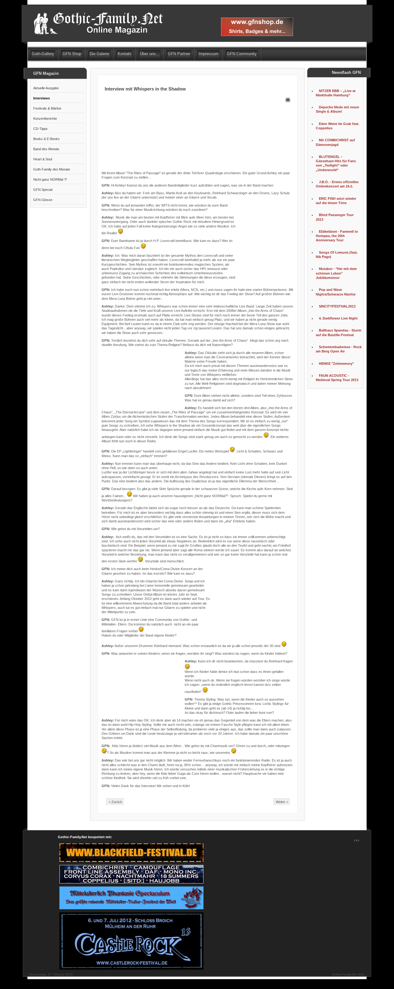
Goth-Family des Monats (51, 169)
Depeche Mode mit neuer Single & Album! (337, 109)
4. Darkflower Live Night (338, 318)
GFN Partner (179, 53)
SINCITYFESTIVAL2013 (337, 306)
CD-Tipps (40, 129)
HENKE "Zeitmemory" (336, 363)
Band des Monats (46, 149)
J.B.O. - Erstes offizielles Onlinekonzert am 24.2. (337, 184)
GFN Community (242, 53)
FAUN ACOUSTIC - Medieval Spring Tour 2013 (337, 378)
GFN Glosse (42, 200)
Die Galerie (99, 53)
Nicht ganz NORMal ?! (50, 179)
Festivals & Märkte (47, 108)
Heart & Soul (42, 159)
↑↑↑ (357, 840)
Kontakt (124, 53)
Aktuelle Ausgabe (46, 88)
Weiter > (282, 802)
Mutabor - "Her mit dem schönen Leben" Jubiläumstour (336, 273)
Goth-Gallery (43, 53)
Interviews (41, 98)
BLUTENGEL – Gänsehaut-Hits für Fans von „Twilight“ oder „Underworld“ (336, 163)
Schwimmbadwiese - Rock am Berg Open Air (339, 349)
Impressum (209, 53)
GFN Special (42, 189)
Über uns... (149, 53)
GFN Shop (71, 53)
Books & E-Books (46, 139)
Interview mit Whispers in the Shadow (145, 88)
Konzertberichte (45, 118)
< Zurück (115, 802)
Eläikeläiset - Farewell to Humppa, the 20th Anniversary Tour (337, 236)
